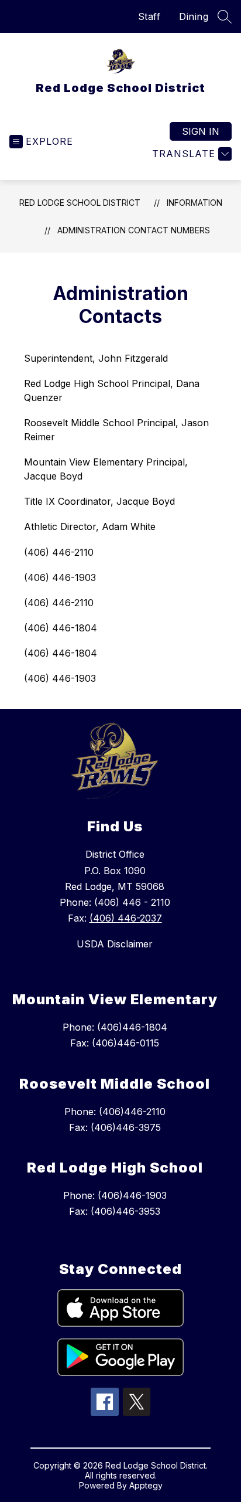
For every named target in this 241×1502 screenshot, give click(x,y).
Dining (193, 16)
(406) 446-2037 (125, 918)
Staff (149, 16)
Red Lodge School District (79, 203)
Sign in (200, 131)
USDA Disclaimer (115, 944)
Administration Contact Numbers (133, 230)
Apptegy (146, 1485)
